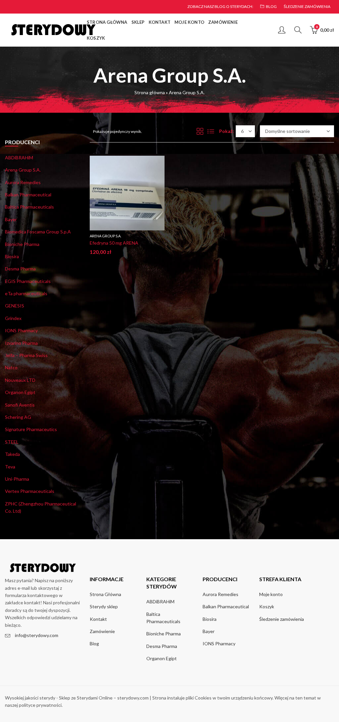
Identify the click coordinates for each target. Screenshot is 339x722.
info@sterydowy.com (36, 635)
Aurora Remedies (23, 182)
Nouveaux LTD (20, 380)
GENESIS (14, 305)
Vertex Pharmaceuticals (29, 491)
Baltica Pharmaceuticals (29, 207)
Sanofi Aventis (20, 405)
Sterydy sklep (104, 606)
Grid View (200, 131)
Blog (94, 643)
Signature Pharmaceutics (31, 429)
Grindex (13, 318)
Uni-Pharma (17, 479)
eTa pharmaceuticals (26, 293)
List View (211, 131)
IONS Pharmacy (21, 330)
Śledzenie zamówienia (281, 619)
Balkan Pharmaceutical (28, 194)
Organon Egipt (20, 392)
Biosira (12, 256)
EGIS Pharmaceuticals (28, 281)
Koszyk (266, 606)
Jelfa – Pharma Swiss (26, 355)
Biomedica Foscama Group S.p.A (38, 231)
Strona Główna (105, 594)
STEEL (12, 442)
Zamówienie (102, 631)
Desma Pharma (20, 268)
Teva (10, 466)
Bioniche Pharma (22, 244)
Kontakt (98, 619)
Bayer (11, 219)
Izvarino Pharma (21, 343)
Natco (11, 367)
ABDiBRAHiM (19, 157)
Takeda (12, 454)
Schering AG (18, 417)
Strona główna (149, 92)
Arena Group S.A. (105, 236)
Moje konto (271, 594)
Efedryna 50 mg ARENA (114, 243)
